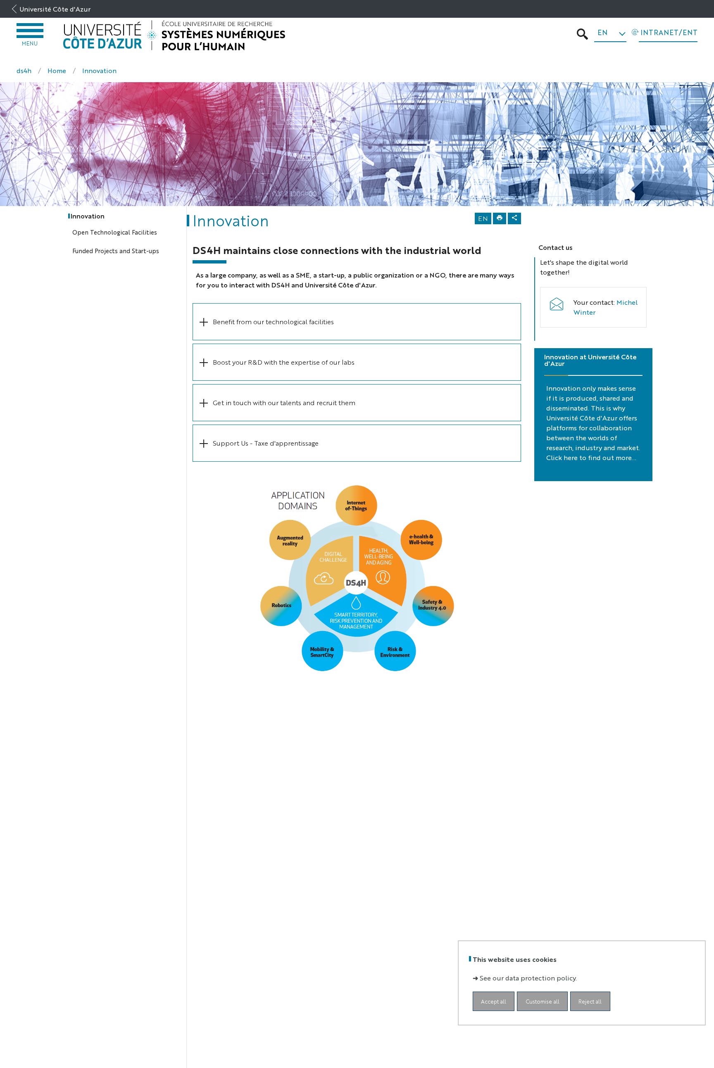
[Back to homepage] (174, 35)
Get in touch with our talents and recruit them (284, 402)
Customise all (542, 1000)
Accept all (493, 1000)
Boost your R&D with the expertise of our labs (284, 362)
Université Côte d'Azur (54, 9)
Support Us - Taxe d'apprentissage (266, 443)
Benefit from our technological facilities (273, 321)
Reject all (590, 1000)
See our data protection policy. (528, 977)
